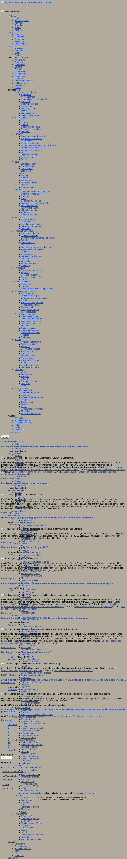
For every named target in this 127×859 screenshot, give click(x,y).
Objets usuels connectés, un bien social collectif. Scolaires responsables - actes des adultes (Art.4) (57, 583)
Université (19, 855)
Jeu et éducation (28, 590)
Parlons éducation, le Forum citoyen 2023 (24, 547)
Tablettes (25, 684)
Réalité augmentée (29, 756)
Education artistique (30, 721)
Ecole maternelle (22, 846)
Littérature (25, 557)
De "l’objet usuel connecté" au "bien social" (26, 652)
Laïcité (24, 832)
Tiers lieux (25, 809)
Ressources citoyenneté (32, 728)
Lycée (17, 853)
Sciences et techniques (25, 740)
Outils (17, 479)
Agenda (18, 456)
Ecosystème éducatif (30, 774)
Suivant (11, 750)
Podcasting (26, 677)
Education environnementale (34, 724)
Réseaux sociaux (22, 707)
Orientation (26, 654)
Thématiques (14, 516)
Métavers (25, 751)
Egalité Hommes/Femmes (32, 823)
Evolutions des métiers (31, 650)
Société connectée (29, 791)
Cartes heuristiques (30, 659)
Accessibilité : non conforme (84, 793)
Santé (23, 788)
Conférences (20, 476)
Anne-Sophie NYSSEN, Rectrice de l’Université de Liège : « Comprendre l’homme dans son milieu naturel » (55, 716)
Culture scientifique (30, 742)
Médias (18, 615)
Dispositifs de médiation (32, 555)
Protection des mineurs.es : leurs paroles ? (93, 606)
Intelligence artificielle (31, 747)
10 (9, 741)
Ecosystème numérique (31, 696)
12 (9, 745)
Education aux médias (31, 627)
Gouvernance (27, 828)
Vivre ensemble (22, 814)
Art (22, 546)
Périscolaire (20, 844)
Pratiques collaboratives (32, 675)
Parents (18, 513)
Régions (25, 802)
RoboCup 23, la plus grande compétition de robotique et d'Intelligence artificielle (47, 517)
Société (18, 765)
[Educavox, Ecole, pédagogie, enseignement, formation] (27, 2)
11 (9, 743)
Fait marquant (14, 525)
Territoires (19, 795)
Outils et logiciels (28, 754)
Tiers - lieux (26, 837)
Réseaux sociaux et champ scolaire (37, 714)
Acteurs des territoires (31, 768)
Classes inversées (29, 661)
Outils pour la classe (30, 541)
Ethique (24, 825)
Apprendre (26, 520)
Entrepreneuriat (28, 645)
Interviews (19, 449)
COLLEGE (7, 780)
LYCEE (5, 784)
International (26, 800)
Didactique (19, 460)
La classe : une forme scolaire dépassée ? (25, 483)
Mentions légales (38, 793)
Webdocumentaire (29, 689)
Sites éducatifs (27, 733)
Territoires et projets (30, 807)
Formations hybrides (30, 573)
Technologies (27, 763)
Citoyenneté (26, 816)
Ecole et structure (29, 770)
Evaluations (26, 532)
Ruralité (24, 805)
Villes (23, 811)
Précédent (12, 724)
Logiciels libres (28, 749)
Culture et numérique (30, 553)
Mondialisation (27, 781)
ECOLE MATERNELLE (12, 772)
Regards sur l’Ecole (30, 786)
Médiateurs (20, 511)
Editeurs (18, 492)
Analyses (12, 454)
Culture (24, 550)
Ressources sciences (30, 731)
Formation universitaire (31, 576)
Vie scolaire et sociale (31, 839)
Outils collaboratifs (29, 580)
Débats (18, 444)
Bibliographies (27, 719)
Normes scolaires (29, 784)
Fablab (24, 666)
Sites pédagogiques (30, 735)
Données (25, 712)
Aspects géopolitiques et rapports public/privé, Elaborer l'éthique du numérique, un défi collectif (63, 468)
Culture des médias (30, 620)
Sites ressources (28, 737)
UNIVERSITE (8, 789)
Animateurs (20, 486)
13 (9, 748)
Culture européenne (30, 818)
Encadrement (21, 497)
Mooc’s (24, 578)
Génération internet (30, 777)
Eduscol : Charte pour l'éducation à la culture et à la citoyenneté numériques (44, 618)
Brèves (18, 453)
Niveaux (11, 842)
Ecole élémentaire (23, 848)
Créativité (25, 527)
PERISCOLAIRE (9, 767)
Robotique (26, 761)
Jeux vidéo (26, 597)
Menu (5, 437)
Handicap (25, 779)
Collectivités (20, 490)
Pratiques (19, 481)
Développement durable (32, 744)
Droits (23, 624)
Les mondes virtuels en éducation (36, 673)
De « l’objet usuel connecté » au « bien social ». (33, 472)
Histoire (24, 726)
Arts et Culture (21, 543)
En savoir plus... (8, 478)
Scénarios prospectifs (31, 703)
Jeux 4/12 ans (27, 592)
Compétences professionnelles (35, 562)
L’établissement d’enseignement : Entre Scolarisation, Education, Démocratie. (45, 446)
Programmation (28, 613)
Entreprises (26, 647)
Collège (18, 851)
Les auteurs (13, 858)
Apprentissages (28, 523)
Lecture (24, 610)
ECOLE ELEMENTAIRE (13, 776)
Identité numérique (29, 631)
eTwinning (25, 691)
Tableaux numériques (31, 682)
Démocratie (26, 821)
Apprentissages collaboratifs (34, 525)
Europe (24, 798)
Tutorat (24, 585)
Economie (25, 772)
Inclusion (25, 830)
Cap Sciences (25, 533)
